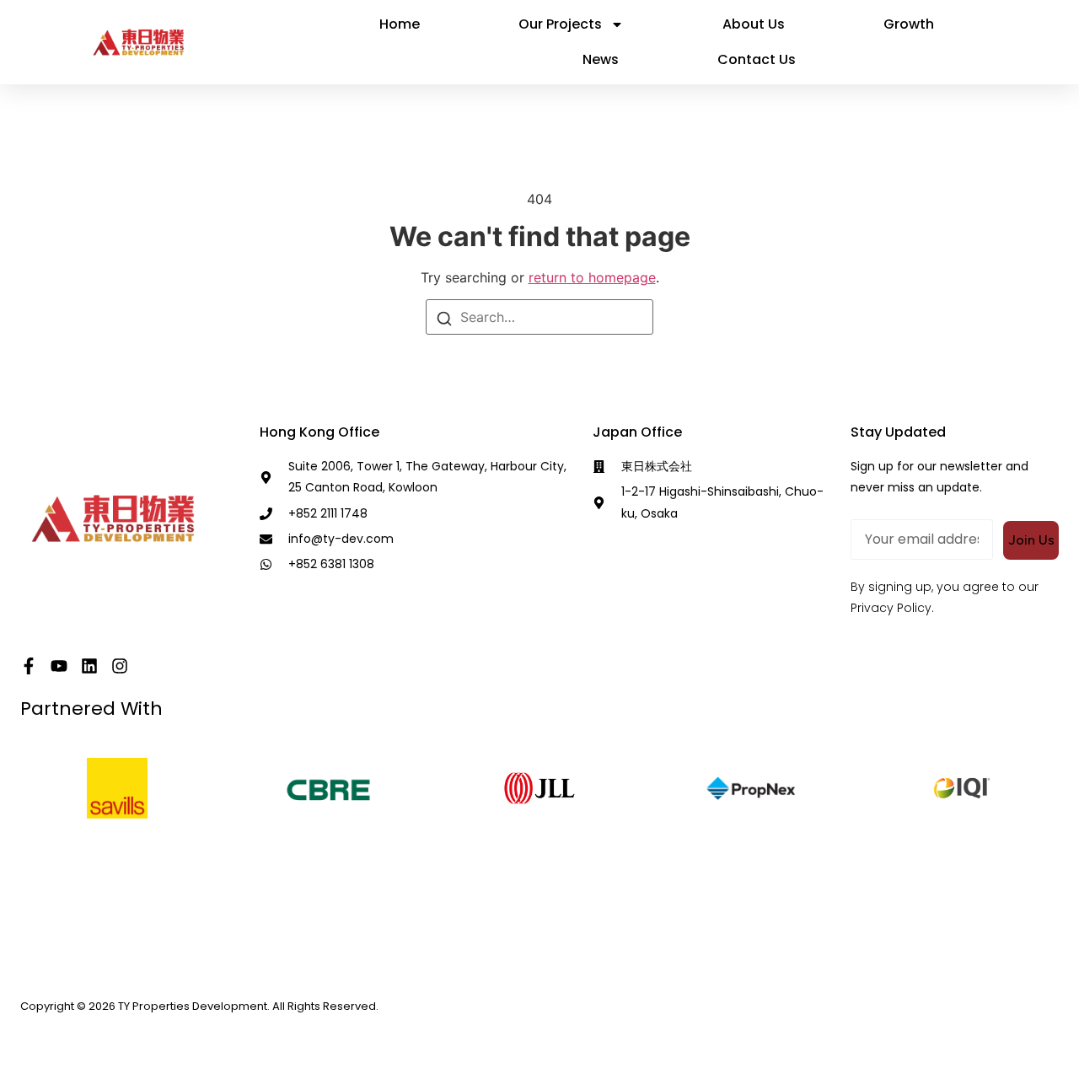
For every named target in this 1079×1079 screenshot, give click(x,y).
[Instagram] (119, 666)
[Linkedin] (89, 666)
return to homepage (592, 277)
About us (753, 24)
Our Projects (560, 24)
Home (399, 24)
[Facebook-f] (28, 666)
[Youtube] (59, 666)
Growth (908, 24)
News (600, 59)
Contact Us (756, 59)
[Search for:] (539, 317)
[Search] (444, 318)
